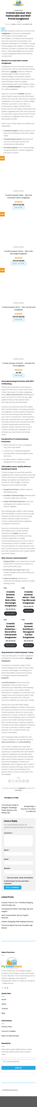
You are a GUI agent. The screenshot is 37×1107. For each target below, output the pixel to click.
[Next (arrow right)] (8, 1103)
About (3, 1004)
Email (6, 859)
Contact (4, 1008)
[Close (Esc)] (19, 1098)
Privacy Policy (6, 1027)
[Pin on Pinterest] (23, 781)
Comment (8, 833)
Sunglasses (18, 10)
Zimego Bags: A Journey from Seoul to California (28, 808)
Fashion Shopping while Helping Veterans (17, 921)
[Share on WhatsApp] (9, 781)
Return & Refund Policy (10, 1036)
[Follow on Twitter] (7, 988)
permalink (18, 790)
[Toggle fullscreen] (8, 1098)
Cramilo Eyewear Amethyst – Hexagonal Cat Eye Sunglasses (28, 630)
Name (7, 850)
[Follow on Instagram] (5, 988)
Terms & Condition (8, 1031)
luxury (16, 533)
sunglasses (5, 33)
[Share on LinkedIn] (27, 781)
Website (7, 868)
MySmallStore (27, 24)
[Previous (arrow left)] (2, 1103)
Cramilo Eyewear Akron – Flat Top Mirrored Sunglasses (28, 597)
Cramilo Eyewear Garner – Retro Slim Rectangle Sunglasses (10, 598)
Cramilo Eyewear (14, 86)
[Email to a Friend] (20, 781)
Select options (18, 263)
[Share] (13, 1098)
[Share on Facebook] (13, 781)
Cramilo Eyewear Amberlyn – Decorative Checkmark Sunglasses (11, 630)
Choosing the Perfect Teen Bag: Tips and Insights (17, 910)
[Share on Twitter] (16, 781)
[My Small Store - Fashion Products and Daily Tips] (18, 3)
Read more (18, 207)
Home (3, 999)
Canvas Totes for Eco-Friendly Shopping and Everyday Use (17, 903)
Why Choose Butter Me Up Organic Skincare (15, 916)
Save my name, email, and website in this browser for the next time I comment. (18, 881)
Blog (3, 1013)
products (5, 678)
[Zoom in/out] (2, 1098)
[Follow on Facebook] (2, 988)
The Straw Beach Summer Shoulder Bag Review (16, 926)
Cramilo (21, 94)
